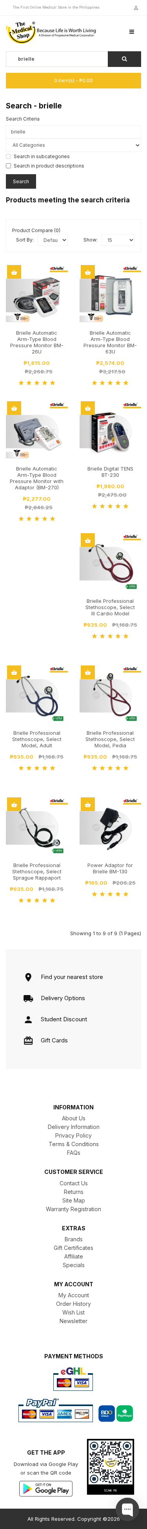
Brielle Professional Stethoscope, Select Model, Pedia (110, 739)
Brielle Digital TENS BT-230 (110, 471)
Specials (74, 1265)
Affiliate (73, 1256)
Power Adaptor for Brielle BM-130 (110, 868)
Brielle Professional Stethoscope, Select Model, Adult (37, 739)
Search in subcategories (42, 156)
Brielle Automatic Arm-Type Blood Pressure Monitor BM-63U (110, 342)
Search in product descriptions (49, 166)
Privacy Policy (73, 1135)
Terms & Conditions (74, 1144)
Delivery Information (74, 1126)
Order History (73, 1303)
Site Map (73, 1200)
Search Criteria (23, 119)
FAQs (73, 1152)
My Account (73, 1295)
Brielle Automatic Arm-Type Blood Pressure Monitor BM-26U (37, 342)
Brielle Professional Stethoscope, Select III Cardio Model (110, 607)
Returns (73, 1191)
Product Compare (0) (36, 230)
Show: (90, 240)
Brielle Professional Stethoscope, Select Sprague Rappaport (37, 871)
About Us (73, 1118)
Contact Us (74, 1183)
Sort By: (25, 240)
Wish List (73, 1312)
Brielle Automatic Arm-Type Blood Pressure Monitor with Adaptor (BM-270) (37, 477)
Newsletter (73, 1321)
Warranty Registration (73, 1209)
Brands (74, 1239)
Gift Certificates (73, 1247)
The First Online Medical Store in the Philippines (56, 7)
